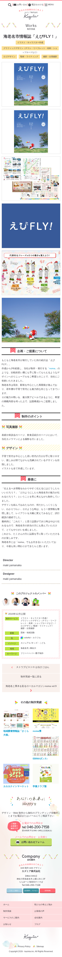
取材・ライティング (29, 56)
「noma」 (52, 368)
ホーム (6, 904)
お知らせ (7, 924)
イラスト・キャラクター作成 (30, 42)
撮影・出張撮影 (50, 56)
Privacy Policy (24, 946)
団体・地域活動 (28, 632)
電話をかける (37, 4)
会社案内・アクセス (31, 890)
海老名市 (25, 648)
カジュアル (26, 643)
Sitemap (40, 946)
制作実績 (7, 911)
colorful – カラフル (32, 638)
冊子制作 (39, 653)
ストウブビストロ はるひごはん (32, 667)
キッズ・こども (38, 643)
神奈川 (33, 648)
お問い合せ (22, 4)
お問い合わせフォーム (32, 842)
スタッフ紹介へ (14, 890)
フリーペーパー (28, 653)
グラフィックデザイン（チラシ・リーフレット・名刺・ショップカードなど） (30, 48)
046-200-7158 (38, 826)
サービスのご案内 (11, 917)
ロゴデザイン (9, 56)
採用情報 (48, 890)
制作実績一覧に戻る (31, 676)
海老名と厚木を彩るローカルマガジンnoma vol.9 (31, 686)
